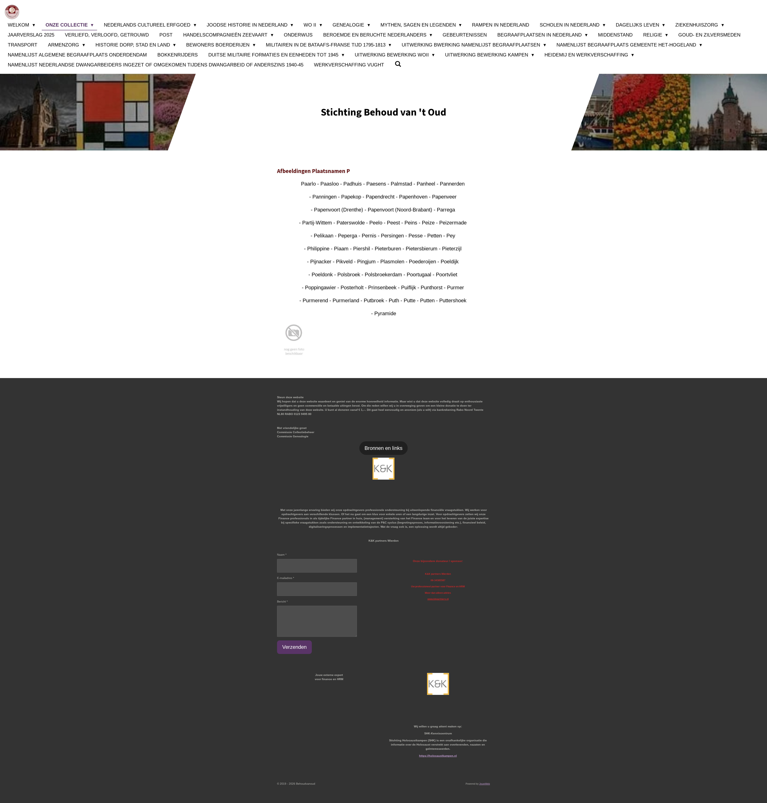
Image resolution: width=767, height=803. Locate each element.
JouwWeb (484, 783)
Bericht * (282, 601)
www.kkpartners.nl (438, 599)
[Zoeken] (398, 64)
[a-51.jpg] (294, 339)
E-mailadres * (285, 578)
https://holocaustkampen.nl (438, 755)
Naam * (281, 554)
